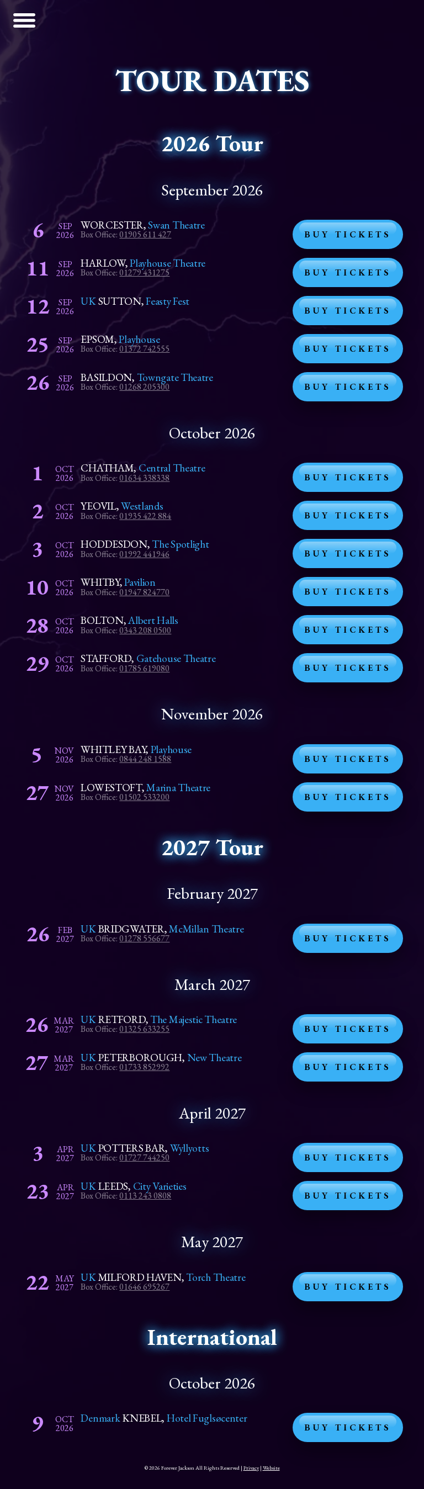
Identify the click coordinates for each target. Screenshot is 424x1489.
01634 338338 (144, 478)
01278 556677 (144, 938)
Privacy (251, 1467)
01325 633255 (144, 1029)
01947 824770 (144, 592)
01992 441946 (144, 554)
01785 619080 (144, 668)
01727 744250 (144, 1157)
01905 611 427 (145, 234)
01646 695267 (144, 1286)
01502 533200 (144, 797)
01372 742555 (144, 348)
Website (271, 1467)
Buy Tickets (347, 234)
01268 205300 (144, 387)
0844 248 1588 (145, 759)
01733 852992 (144, 1067)
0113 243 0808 (145, 1195)
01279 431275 (144, 272)
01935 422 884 (145, 516)
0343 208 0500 (145, 630)
